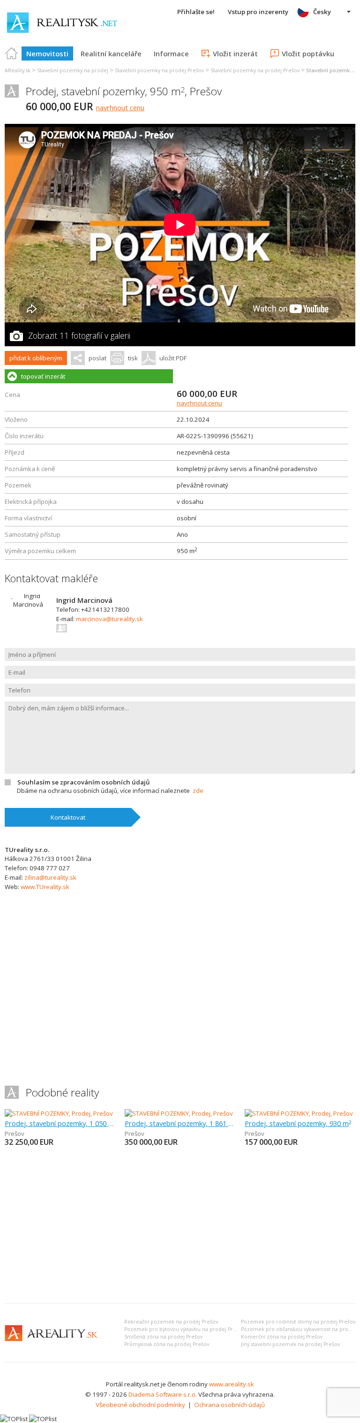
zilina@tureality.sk (50, 877)
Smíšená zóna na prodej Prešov (163, 1336)
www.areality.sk (231, 1384)
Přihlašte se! (196, 12)
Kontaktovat (68, 817)
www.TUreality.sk (45, 887)
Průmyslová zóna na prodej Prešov (166, 1344)
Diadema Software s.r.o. (162, 1394)
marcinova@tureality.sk (109, 619)
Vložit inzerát (235, 53)
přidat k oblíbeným (35, 358)
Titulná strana (12, 53)
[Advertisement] (180, 1226)
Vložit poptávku (308, 53)
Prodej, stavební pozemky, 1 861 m (180, 1123)
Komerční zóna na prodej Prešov (281, 1336)
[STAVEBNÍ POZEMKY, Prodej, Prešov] (59, 1113)
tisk (133, 358)
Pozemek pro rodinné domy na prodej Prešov (298, 1321)
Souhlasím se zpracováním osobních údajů (83, 782)
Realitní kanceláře (111, 53)
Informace (171, 53)
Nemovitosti (47, 53)
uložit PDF (173, 358)
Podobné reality (62, 1092)
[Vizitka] (62, 628)
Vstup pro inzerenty (258, 12)
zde (198, 790)
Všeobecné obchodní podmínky (140, 1404)
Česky (322, 12)
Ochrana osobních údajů (229, 1404)
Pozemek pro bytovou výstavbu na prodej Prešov (184, 1329)
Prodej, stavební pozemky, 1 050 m (60, 1123)
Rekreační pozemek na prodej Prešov (171, 1321)
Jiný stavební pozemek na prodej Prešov (290, 1344)
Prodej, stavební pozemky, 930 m (298, 1123)
